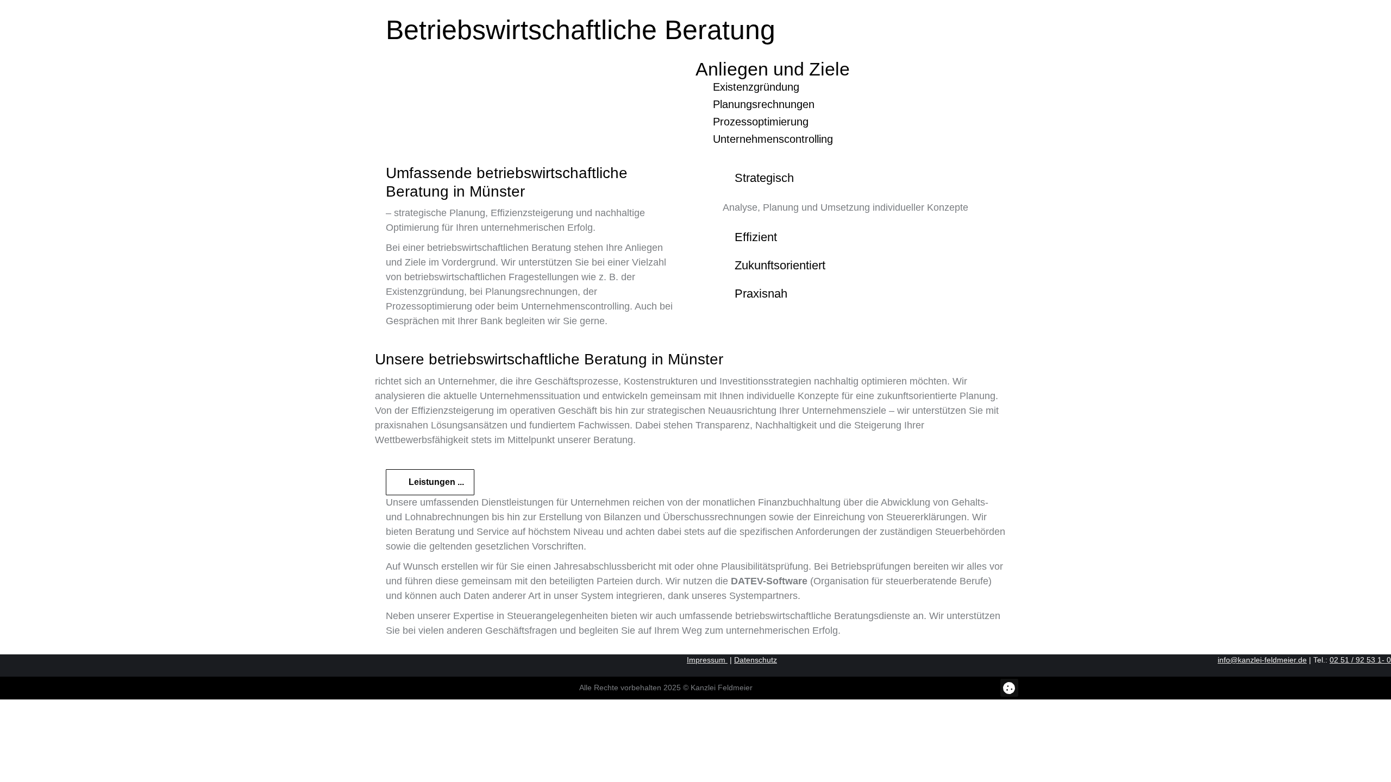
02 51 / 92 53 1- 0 (1360, 659)
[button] (1009, 688)
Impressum (707, 659)
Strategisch (764, 178)
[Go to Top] (1375, 766)
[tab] (858, 178)
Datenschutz (755, 659)
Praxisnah (761, 294)
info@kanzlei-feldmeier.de (1262, 659)
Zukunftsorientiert (780, 266)
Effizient (756, 237)
